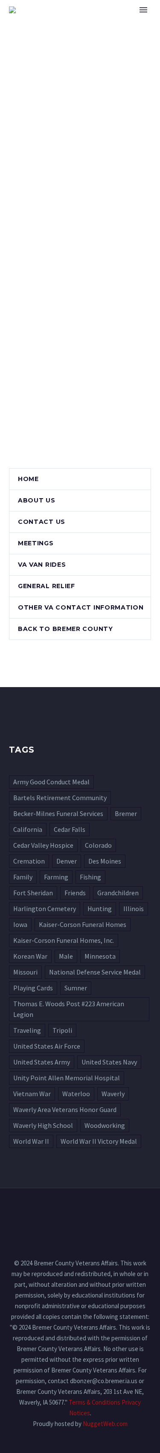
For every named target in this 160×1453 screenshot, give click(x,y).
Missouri (25, 972)
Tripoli (62, 1030)
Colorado (98, 845)
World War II (31, 1141)
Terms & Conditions (94, 1402)
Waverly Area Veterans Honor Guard (64, 1109)
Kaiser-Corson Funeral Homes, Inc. (63, 940)
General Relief (46, 586)
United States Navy (109, 1062)
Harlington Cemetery (44, 908)
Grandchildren (118, 892)
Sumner (75, 988)
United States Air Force (46, 1046)
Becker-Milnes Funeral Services (58, 813)
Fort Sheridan (33, 892)
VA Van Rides (42, 564)
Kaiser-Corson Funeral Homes (82, 924)
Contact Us (41, 522)
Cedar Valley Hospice (43, 845)
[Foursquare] (80, 1211)
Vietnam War (32, 1093)
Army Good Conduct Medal (51, 781)
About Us (36, 500)
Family (22, 877)
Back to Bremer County (65, 629)
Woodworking (104, 1125)
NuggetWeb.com (105, 1424)
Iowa (20, 924)
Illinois (133, 908)
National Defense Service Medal (95, 972)
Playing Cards (33, 988)
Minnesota (100, 956)
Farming (56, 877)
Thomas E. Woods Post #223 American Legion (68, 1009)
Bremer (126, 813)
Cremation (29, 861)
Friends (75, 892)
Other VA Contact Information (81, 607)
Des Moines (104, 861)
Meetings (36, 543)
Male (66, 956)
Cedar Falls (69, 829)
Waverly (113, 1093)
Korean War (30, 956)
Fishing (90, 877)
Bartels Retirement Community (60, 797)
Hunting (99, 908)
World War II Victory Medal (99, 1141)
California (27, 829)
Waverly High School (43, 1125)
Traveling (27, 1030)
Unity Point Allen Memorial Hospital (66, 1077)
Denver (66, 861)
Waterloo (76, 1093)
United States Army (41, 1062)
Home (114, 23)
